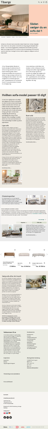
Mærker (5, 361)
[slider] (24, 258)
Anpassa (23, 222)
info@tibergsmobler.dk (9, 398)
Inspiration (6, 360)
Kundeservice (30, 334)
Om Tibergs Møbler (31, 348)
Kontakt (29, 336)
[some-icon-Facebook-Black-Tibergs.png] (5, 417)
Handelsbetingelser (31, 344)
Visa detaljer (41, 219)
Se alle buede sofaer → (31, 142)
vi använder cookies (37, 213)
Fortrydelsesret (30, 345)
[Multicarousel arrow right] (47, 254)
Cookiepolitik (30, 340)
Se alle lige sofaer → (6, 167)
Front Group (10, 403)
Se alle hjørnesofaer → (31, 235)
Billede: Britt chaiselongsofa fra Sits (14, 237)
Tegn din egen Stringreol (9, 363)
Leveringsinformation (32, 347)
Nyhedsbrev (29, 342)
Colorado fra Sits (31, 289)
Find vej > (6, 407)
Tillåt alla (39, 222)
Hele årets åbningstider (32, 367)
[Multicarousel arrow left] (1, 254)
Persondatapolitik (31, 339)
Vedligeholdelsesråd (32, 337)
